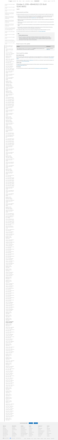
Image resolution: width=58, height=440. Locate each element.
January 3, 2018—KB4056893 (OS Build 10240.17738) (10, 352)
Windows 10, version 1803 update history (9, 32)
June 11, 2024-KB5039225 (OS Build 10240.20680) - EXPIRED (10, 100)
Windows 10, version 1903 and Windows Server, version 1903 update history (9, 25)
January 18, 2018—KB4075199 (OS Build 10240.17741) (10, 350)
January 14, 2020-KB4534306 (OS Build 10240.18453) (10, 264)
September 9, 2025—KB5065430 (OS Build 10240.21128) (9, 56)
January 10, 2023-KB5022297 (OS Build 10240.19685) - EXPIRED (10, 153)
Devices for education (23, 428)
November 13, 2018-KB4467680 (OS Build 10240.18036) (9, 319)
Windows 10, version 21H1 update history (10, 10)
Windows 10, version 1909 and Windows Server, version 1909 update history (9, 21)
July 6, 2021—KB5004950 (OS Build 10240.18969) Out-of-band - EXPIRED (10, 216)
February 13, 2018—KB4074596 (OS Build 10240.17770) (9, 344)
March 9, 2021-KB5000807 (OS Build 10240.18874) (10, 230)
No (35, 423)
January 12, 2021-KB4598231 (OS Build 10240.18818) (10, 232)
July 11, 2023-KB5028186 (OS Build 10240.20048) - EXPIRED (10, 133)
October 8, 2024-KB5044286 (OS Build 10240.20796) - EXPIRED (9, 88)
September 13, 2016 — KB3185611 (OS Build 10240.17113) (9, 401)
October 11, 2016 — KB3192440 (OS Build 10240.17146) (9, 395)
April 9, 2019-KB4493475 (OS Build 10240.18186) (10, 300)
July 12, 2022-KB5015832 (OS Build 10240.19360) (10, 176)
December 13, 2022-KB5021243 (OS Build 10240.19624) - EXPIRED (9, 156)
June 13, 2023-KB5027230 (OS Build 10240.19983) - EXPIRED (10, 139)
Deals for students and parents (24, 434)
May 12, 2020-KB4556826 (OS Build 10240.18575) (10, 254)
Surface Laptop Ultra (5, 429)
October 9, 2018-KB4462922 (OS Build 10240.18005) (9, 322)
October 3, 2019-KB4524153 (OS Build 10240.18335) (9, 275)
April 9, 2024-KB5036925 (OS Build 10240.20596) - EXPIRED (10, 105)
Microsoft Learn (39, 429)
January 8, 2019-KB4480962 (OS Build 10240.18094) (9, 310)
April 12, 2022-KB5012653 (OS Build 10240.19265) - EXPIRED (10, 183)
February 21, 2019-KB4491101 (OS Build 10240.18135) (10, 305)
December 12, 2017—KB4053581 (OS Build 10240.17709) (9, 355)
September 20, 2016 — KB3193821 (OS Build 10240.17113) (9, 398)
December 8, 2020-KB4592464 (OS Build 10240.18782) (10, 235)
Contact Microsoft (28, 438)
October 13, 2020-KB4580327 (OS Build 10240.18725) (10, 240)
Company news (48, 429)
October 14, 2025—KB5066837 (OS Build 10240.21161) (10, 54)
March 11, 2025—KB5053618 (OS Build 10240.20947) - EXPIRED (10, 72)
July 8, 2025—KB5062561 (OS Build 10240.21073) (10, 62)
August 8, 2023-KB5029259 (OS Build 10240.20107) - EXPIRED (9, 130)
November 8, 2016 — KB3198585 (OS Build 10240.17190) (9, 391)
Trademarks (38, 438)
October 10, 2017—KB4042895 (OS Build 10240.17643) (10, 361)
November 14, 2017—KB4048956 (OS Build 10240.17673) (9, 358)
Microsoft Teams (30, 433)
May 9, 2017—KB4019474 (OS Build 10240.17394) (10, 376)
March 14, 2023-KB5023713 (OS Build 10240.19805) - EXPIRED (9, 146)
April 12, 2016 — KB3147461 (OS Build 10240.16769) (10, 414)
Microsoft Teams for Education (24, 429)
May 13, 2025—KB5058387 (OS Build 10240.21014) (9, 67)
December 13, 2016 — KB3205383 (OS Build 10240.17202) (9, 388)
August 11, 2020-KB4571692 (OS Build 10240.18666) (10, 245)
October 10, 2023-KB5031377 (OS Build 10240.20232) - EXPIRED (10, 124)
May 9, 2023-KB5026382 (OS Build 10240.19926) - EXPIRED (10, 141)
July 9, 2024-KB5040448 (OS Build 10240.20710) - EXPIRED (10, 98)
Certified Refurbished (14, 433)
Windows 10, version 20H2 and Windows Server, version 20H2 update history (9, 13)
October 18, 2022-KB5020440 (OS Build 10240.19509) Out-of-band (10, 163)
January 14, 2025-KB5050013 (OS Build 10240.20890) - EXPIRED (10, 78)
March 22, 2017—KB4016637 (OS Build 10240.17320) (10, 381)
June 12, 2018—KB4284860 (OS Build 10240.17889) (9, 335)
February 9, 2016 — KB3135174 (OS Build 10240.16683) (9, 419)
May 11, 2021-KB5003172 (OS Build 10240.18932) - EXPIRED (10, 222)
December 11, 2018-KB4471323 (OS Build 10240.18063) (9, 316)
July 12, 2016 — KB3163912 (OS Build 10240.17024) (9, 407)
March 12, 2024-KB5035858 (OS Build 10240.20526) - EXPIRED (9, 107)
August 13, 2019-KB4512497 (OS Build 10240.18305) (10, 286)
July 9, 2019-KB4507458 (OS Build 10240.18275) (10, 289)
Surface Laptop (4, 428)
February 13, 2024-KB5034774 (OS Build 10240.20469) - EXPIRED (10, 111)
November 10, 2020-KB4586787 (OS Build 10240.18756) (9, 237)
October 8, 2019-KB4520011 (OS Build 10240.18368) (9, 273)
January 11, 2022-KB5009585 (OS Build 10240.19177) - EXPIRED (10, 194)
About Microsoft (48, 428)
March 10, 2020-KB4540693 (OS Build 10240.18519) (9, 259)
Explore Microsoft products (5, 434)
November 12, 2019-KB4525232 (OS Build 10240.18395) (9, 270)
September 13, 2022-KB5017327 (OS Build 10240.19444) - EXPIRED (9, 169)
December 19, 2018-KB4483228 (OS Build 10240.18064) (9, 312)
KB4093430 (31, 60)
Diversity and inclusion (49, 433)
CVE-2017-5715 (34, 17)
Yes (30, 423)
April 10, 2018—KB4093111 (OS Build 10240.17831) (9, 339)
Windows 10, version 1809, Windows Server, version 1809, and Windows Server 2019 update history (10, 28)
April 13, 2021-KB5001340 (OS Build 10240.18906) (10, 224)
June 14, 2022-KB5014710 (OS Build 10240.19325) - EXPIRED (10, 178)
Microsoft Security (30, 428)
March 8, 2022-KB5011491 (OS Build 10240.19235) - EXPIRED (10, 185)
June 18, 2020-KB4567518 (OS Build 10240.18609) (10, 250)
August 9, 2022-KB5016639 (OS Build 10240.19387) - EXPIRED (9, 173)
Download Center (13, 428)
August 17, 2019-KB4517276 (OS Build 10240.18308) (10, 284)
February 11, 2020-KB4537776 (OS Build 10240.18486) (10, 261)
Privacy (32, 438)
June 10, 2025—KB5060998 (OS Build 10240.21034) (9, 64)
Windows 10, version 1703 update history (9, 38)
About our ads (48, 438)
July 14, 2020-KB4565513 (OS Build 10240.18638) (10, 247)
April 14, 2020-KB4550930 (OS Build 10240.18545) (10, 257)
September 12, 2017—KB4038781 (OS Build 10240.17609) (9, 364)
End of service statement (9, 52)
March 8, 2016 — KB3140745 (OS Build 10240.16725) (10, 416)
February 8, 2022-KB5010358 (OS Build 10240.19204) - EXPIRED (10, 188)
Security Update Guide (42, 31)
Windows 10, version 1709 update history (9, 35)
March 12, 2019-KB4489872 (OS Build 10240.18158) (9, 303)
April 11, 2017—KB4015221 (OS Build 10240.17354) (9, 378)
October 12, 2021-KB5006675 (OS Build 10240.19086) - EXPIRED (10, 204)
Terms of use (35, 438)
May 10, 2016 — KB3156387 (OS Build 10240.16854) (10, 411)
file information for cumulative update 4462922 (41, 68)
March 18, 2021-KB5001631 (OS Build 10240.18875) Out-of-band (10, 227)
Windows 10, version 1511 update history (9, 43)
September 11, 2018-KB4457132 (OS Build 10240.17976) (9, 325)
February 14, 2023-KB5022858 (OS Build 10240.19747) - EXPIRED (10, 150)
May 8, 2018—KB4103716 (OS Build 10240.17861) (10, 337)
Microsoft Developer (40, 428)
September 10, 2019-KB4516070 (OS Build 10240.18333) (9, 281)
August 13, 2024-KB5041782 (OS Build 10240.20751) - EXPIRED (10, 95)
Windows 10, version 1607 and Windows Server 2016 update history (10, 40)
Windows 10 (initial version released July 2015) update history (9, 46)
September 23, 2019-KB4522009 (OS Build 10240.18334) (9, 278)
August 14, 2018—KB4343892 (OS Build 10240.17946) (10, 328)
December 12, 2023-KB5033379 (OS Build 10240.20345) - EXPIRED (9, 117)
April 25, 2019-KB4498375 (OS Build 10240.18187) (10, 298)
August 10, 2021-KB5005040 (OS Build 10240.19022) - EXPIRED (10, 211)
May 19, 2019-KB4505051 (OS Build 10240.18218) (10, 293)
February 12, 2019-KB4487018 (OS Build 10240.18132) (10, 307)
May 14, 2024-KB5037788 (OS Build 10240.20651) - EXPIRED (10, 102)
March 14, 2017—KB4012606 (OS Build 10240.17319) (10, 383)
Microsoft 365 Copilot (31, 434)
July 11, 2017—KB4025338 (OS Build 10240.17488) (10, 369)
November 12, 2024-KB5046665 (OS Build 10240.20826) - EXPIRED (9, 85)
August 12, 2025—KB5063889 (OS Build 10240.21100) (10, 60)
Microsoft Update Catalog (20, 65)
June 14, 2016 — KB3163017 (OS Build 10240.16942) (10, 409)
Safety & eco (42, 438)
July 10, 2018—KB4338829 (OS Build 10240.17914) (10, 332)
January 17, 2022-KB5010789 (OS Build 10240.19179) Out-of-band (10, 191)
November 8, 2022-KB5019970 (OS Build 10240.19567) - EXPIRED (10, 160)
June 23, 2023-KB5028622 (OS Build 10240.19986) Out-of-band (10, 136)
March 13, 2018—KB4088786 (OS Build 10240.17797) (10, 342)
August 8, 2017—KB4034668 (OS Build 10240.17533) (10, 367)
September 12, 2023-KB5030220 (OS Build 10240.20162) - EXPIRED (9, 127)
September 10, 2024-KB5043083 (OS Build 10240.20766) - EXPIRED (9, 91)
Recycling (45, 438)
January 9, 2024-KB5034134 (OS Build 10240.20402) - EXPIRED (9, 114)
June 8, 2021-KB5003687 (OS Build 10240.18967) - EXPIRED (10, 219)
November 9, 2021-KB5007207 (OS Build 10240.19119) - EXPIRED (10, 201)
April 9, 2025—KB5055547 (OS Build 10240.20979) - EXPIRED (10, 69)
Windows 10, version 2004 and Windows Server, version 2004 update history (9, 17)
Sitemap (25, 438)
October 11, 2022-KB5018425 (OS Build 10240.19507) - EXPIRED (10, 166)
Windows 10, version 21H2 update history (10, 7)
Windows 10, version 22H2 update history (10, 5)
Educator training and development (24, 433)
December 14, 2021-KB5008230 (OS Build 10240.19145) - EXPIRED (9, 198)
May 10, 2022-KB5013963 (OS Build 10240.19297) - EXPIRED (10, 180)
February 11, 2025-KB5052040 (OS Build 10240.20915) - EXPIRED (10, 75)
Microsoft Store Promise (14, 434)
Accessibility (48, 434)
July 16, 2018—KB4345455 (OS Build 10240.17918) (10, 330)
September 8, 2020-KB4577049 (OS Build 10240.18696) (10, 243)
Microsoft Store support (14, 429)
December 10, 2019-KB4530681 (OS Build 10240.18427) (9, 266)
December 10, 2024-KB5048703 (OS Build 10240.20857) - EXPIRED (9, 81)
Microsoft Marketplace (40, 433)
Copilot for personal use (5, 433)
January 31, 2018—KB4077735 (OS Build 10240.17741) (10, 347)
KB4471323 (48, 49)
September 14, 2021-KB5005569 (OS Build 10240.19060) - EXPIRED (9, 207)
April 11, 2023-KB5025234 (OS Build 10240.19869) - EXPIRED (10, 144)
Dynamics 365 (30, 429)
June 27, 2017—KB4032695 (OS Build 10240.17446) (9, 371)
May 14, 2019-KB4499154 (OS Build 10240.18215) (10, 296)
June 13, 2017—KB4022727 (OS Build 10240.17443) (9, 374)
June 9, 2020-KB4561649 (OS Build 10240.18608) (10, 252)
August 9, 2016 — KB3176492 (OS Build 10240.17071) (10, 404)
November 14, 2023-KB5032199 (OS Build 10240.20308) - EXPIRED (9, 120)
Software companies (40, 434)
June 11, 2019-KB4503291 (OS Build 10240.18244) (10, 291)
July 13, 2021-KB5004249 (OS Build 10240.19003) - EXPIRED (10, 214)
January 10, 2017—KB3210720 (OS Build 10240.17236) (10, 385)
